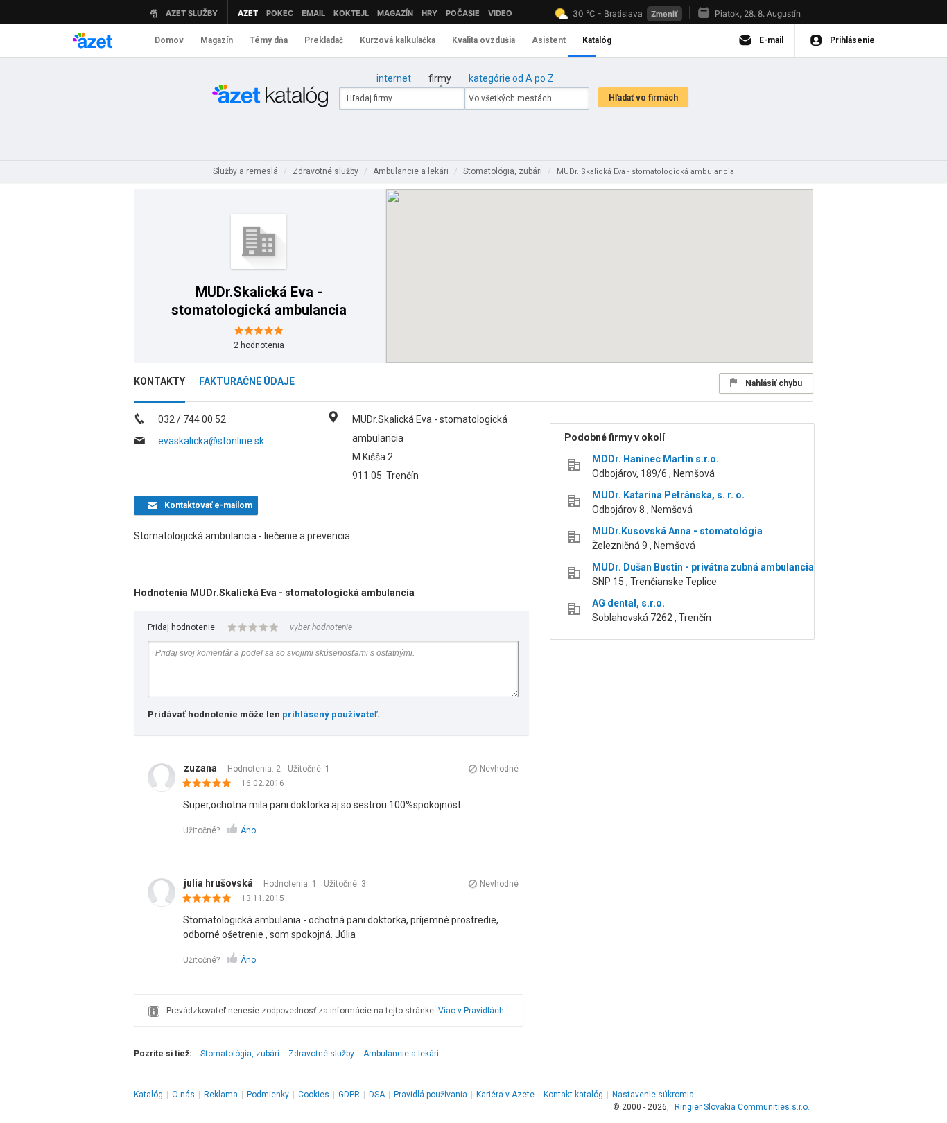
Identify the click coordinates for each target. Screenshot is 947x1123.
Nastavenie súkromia (653, 1094)
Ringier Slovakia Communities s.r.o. (742, 1107)
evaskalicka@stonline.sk (211, 440)
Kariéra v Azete (505, 1094)
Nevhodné (499, 769)
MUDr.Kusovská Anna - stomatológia (677, 531)
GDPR (349, 1094)
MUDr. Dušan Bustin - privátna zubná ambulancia (703, 567)
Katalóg (148, 1094)
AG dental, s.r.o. (628, 603)
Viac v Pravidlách (471, 1011)
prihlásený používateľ (329, 714)
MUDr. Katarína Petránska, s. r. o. (668, 494)
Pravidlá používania (430, 1094)
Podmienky (268, 1094)
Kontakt (573, 1094)
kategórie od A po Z (511, 78)
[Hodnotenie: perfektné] (210, 784)
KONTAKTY (159, 381)
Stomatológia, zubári (239, 1054)
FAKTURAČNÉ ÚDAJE (247, 381)
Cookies (313, 1094)
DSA (377, 1094)
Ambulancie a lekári (401, 1054)
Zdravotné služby (321, 1054)
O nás (183, 1094)
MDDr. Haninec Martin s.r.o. (655, 458)
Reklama (221, 1094)
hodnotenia (259, 345)
